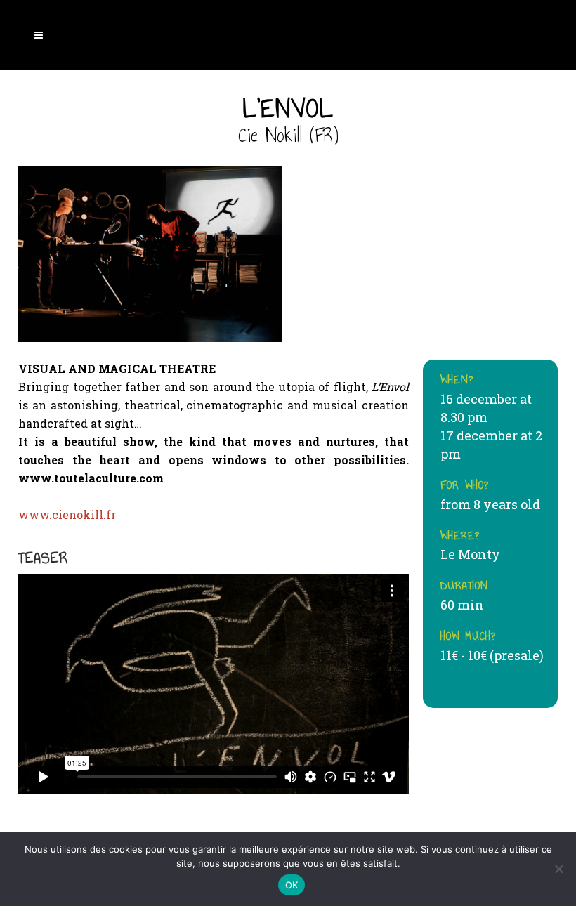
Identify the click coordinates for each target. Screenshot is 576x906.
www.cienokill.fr (67, 514)
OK (292, 885)
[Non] (558, 869)
